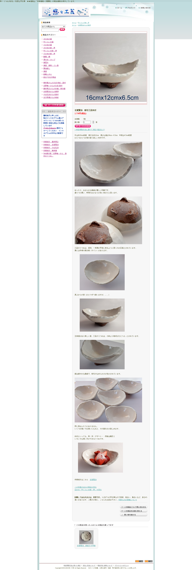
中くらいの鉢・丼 (50, 51)
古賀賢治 (93, 480)
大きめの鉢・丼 (49, 48)
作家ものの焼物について (127, 500)
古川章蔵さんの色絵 (51, 97)
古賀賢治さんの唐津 (51, 92)
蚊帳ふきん (47, 74)
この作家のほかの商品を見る (86, 487)
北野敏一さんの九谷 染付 (52, 86)
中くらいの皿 (48, 42)
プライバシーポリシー (122, 565)
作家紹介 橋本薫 (50, 151)
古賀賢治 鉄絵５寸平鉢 (86, 546)
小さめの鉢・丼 (49, 54)
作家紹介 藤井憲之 (51, 142)
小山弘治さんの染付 (51, 94)
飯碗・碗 (46, 57)
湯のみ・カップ (49, 60)
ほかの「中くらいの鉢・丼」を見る (88, 490)
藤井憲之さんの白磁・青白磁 (54, 89)
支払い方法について (89, 565)
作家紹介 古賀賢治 (51, 145)
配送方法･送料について (105, 565)
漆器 (45, 71)
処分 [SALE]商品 (49, 77)
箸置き (45, 62)
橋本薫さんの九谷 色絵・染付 (54, 83)
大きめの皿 (47, 39)
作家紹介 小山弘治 (51, 148)
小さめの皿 (47, 45)
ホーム (74, 22)
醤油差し (46, 68)
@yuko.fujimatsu (49, 128)
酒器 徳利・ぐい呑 (51, 65)
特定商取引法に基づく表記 (72, 565)
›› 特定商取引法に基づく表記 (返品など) (90, 130)
